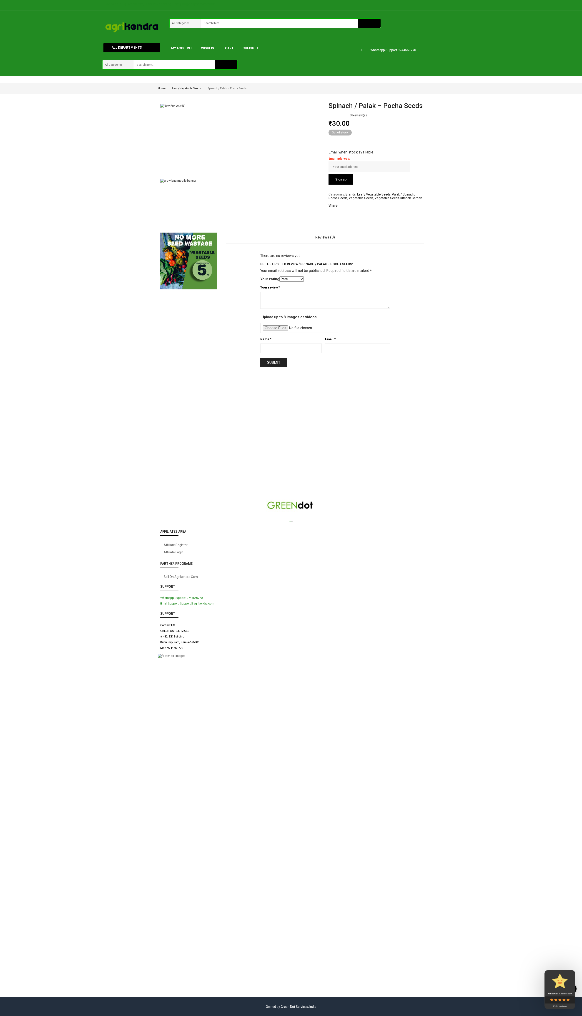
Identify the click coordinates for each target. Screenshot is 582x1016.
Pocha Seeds (338, 198)
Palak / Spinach (403, 194)
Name (265, 339)
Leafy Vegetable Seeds (186, 88)
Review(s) (358, 115)
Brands (351, 194)
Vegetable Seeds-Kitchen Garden (398, 198)
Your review (270, 287)
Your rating (269, 279)
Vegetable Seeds (361, 198)
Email (330, 339)
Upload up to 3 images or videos (289, 317)
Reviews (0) (325, 237)
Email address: (339, 158)
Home (162, 88)
